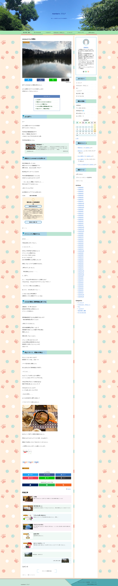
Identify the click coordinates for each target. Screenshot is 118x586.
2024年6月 (80, 239)
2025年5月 (80, 217)
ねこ (77, 88)
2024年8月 (80, 235)
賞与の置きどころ (80, 113)
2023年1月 (80, 269)
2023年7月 (80, 257)
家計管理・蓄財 (80, 93)
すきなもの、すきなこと (82, 85)
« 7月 (77, 138)
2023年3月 (80, 265)
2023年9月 (80, 253)
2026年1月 (80, 201)
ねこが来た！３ (80, 116)
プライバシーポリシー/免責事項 (84, 177)
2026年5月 (80, 193)
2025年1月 (80, 225)
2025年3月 (80, 221)
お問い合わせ (79, 174)
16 (95, 129)
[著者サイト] (30, 485)
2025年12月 (81, 203)
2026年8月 (80, 187)
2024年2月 (80, 247)
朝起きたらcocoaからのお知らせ (44, 101)
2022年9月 (80, 276)
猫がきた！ (81, 147)
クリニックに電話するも (42, 104)
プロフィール (79, 180)
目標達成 (78, 105)
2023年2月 (80, 267)
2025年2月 (80, 223)
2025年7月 (80, 213)
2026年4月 (80, 195)
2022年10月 (81, 275)
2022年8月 (80, 279)
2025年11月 (81, 205)
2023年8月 (80, 255)
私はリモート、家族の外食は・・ (44, 108)
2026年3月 (80, 197)
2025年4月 (80, 219)
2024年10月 (81, 231)
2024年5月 (80, 241)
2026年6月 (80, 191)
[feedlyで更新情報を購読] (47, 485)
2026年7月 (80, 189)
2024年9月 (80, 233)
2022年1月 (80, 292)
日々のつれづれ (26, 468)
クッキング (79, 82)
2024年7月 (80, 237)
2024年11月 (81, 229)
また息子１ (39, 99)
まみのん (86, 47)
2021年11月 (81, 296)
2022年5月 (80, 284)
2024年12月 (81, 227)
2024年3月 (80, 245)
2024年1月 (80, 249)
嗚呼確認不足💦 (80, 110)
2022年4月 (80, 286)
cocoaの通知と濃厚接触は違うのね (44, 106)
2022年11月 (81, 273)
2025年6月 (80, 215)
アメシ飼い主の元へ (81, 108)
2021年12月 (81, 294)
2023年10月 (81, 251)
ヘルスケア (79, 90)
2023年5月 (80, 261)
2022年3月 (80, 288)
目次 (45, 96)
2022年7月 (80, 280)
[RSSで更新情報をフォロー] (63, 485)
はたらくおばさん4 (83, 164)
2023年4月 (80, 263)
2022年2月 (80, 290)
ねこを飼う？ (81, 156)
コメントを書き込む (47, 571)
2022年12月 (81, 271)
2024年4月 (80, 243)
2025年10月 (81, 207)
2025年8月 (80, 211)
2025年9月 (80, 209)
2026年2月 (80, 199)
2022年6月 (80, 282)
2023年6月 (80, 259)
